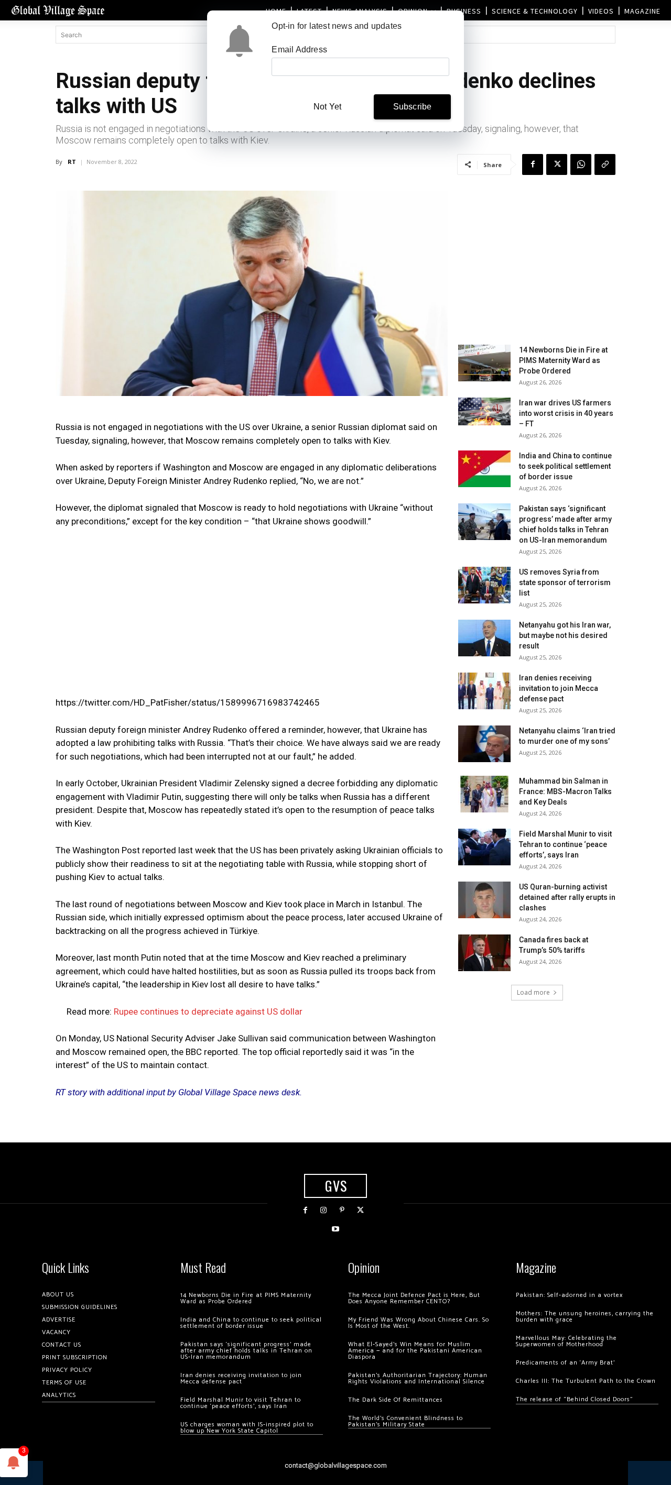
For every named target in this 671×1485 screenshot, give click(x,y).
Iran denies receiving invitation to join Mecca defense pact (558, 688)
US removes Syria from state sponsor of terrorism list (565, 582)
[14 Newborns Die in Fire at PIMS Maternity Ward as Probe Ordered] (484, 363)
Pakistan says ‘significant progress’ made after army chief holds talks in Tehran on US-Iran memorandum (246, 1350)
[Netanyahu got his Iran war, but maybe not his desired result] (484, 638)
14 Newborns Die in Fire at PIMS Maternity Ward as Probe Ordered (563, 360)
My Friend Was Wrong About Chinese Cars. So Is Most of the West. (418, 1323)
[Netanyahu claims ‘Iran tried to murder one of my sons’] (484, 743)
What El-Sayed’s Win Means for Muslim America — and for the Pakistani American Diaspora (415, 1350)
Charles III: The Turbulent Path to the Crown (586, 1381)
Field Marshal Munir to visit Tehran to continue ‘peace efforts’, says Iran (565, 844)
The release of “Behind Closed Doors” (574, 1399)
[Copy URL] (604, 164)
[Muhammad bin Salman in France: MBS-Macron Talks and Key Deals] (484, 794)
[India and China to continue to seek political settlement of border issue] (484, 468)
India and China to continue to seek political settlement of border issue (565, 466)
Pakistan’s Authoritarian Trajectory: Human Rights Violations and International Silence (418, 1378)
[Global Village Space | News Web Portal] (57, 10)
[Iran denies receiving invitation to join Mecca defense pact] (484, 691)
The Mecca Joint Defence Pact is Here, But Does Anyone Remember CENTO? (414, 1298)
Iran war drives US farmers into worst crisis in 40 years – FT (566, 413)
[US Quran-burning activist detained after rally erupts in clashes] (484, 900)
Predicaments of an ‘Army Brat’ (565, 1363)
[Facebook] (532, 164)
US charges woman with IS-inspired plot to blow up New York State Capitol (246, 1428)
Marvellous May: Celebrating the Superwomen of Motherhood (566, 1341)
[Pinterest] (342, 1210)
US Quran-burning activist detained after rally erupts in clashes (567, 897)
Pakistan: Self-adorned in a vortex (569, 1295)
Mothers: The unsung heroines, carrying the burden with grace (585, 1316)
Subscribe (412, 106)
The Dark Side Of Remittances (395, 1400)
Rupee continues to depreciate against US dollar (208, 1011)
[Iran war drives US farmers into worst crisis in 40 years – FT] (484, 411)
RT (72, 162)
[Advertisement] (252, 615)
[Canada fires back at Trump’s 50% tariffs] (484, 952)
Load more (533, 992)
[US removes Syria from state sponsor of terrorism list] (484, 585)
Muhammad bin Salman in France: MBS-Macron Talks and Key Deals (565, 791)
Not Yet (327, 106)
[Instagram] (323, 1210)
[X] (556, 164)
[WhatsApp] (580, 164)
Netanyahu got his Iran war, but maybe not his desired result (565, 635)
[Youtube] (335, 1229)
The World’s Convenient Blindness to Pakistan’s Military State (405, 1421)
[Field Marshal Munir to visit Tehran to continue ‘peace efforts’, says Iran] (484, 847)
